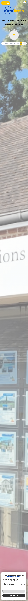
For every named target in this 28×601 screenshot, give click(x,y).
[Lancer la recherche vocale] (14, 35)
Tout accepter (14, 595)
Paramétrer (13, 591)
